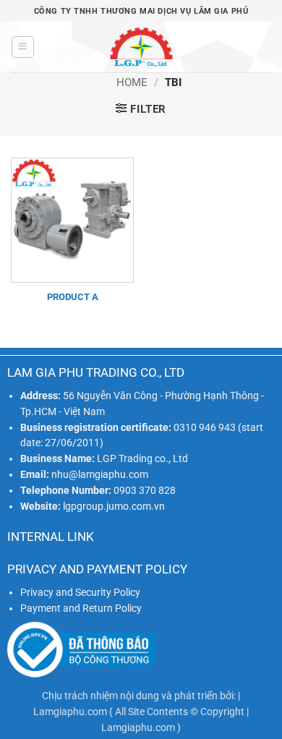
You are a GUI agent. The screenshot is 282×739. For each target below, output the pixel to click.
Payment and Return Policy (81, 608)
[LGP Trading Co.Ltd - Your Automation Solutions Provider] (141, 47)
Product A (72, 296)
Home (132, 82)
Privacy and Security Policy (80, 592)
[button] (22, 47)
